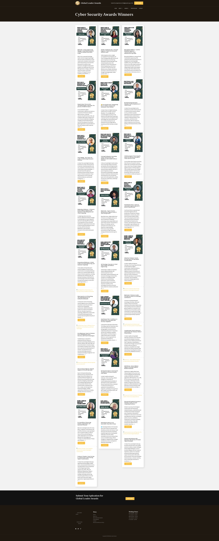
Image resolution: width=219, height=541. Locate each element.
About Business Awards (98, 517)
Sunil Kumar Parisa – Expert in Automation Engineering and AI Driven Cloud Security (132, 206)
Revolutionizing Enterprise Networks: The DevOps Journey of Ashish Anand (132, 104)
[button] (130, 498)
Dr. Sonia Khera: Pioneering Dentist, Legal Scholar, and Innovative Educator (84, 424)
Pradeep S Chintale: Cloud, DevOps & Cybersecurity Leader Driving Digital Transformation (86, 458)
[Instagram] (80, 528)
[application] (122, 8)
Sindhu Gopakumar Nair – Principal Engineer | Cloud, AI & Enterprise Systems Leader (109, 51)
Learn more (81, 76)
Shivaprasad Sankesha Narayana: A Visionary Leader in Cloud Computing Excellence (132, 403)
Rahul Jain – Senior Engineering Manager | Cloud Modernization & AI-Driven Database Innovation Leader (86, 51)
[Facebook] (75, 528)
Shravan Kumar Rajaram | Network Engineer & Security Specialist (86, 369)
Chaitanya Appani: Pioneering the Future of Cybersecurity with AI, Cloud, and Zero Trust (132, 157)
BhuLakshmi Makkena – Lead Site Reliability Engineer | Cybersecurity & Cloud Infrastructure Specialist (132, 51)
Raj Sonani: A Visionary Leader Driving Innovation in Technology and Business (132, 296)
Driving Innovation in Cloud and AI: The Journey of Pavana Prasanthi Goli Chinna (109, 372)
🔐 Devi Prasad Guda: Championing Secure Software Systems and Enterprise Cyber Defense (109, 106)
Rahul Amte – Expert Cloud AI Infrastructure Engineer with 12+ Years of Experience (109, 212)
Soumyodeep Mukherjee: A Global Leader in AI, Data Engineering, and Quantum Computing (86, 264)
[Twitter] (78, 528)
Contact (141, 8)
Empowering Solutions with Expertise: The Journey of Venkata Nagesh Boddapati (132, 440)
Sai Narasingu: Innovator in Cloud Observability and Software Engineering (109, 265)
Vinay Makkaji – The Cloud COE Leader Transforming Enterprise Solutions (85, 159)
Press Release (134, 8)
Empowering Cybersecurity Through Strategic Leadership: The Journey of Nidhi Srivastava (86, 105)
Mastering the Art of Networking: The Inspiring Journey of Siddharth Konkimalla (85, 297)
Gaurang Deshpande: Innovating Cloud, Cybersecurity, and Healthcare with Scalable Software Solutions (109, 158)
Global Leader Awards (91, 3)
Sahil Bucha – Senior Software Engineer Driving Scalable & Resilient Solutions (131, 367)
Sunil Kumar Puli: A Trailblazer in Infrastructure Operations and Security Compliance (109, 320)
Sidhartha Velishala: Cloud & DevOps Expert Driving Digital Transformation (131, 259)
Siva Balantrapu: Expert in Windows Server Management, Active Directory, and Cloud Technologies (86, 334)
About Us (95, 516)
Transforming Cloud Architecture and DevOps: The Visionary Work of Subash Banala (132, 332)
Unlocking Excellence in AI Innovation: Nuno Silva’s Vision (108, 423)
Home (115, 8)
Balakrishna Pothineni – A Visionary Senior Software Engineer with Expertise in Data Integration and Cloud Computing (86, 211)
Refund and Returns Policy (98, 522)
